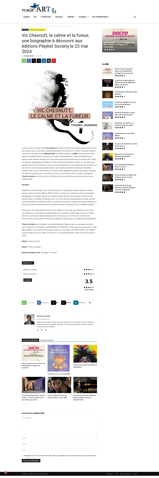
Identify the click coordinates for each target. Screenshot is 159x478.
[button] (134, 16)
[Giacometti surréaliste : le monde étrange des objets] (107, 126)
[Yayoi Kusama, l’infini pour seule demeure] (107, 95)
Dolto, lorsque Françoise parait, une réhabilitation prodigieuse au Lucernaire (33, 366)
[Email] (39, 61)
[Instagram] (42, 330)
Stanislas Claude (29, 56)
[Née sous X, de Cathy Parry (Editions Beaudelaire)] (85, 354)
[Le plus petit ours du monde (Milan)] (59, 358)
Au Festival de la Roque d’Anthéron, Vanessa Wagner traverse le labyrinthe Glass (84, 398)
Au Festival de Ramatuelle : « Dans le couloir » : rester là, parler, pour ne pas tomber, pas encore (33, 398)
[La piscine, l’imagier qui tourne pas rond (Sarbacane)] (107, 105)
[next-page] (26, 404)
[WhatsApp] (24, 61)
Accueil (24, 26)
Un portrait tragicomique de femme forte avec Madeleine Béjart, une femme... (125, 82)
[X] (34, 61)
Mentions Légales (125, 474)
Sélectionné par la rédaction (37, 29)
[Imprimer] (49, 61)
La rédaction (109, 474)
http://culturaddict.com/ (43, 319)
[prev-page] (23, 404)
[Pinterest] (54, 61)
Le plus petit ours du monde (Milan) (59, 374)
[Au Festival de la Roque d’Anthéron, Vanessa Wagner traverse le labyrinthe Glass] (85, 385)
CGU (116, 474)
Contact (135, 474)
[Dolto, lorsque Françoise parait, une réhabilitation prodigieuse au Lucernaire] (33, 353)
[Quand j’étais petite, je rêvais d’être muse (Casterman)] (107, 116)
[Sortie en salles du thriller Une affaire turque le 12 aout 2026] (59, 385)
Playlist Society (34, 241)
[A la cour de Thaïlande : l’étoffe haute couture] (107, 147)
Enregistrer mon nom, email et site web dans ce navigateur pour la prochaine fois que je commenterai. (60, 455)
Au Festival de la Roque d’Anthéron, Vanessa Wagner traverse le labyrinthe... (125, 188)
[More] (90, 303)
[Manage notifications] (5, 472)
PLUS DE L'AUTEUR (46, 340)
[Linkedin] (44, 61)
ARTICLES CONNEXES (30, 340)
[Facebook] (29, 61)
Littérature (31, 26)
